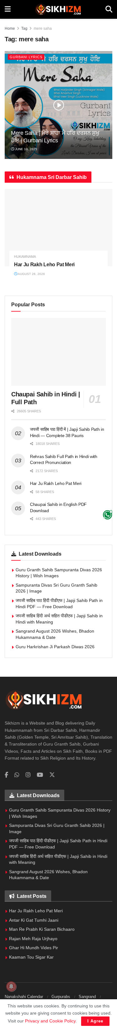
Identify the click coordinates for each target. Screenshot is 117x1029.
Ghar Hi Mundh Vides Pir (33, 947)
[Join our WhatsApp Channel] (107, 514)
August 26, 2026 (31, 274)
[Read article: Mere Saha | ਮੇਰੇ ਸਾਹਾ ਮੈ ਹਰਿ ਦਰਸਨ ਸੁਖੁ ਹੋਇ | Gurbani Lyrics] (58, 105)
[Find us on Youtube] (40, 775)
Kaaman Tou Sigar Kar (31, 957)
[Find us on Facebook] (6, 775)
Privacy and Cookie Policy (50, 1020)
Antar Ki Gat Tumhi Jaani (33, 920)
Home (10, 28)
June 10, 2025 (25, 149)
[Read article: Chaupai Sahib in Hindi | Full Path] (58, 352)
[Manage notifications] (11, 986)
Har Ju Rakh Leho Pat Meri (44, 264)
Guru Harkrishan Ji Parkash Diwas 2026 (55, 646)
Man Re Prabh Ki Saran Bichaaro (42, 929)
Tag (24, 28)
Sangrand (87, 996)
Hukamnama (25, 256)
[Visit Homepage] (58, 9)
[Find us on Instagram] (28, 775)
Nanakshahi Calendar (24, 996)
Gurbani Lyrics (26, 57)
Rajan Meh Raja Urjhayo (33, 938)
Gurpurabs (60, 996)
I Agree (95, 1021)
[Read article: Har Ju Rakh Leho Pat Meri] (58, 227)
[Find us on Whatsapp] (16, 775)
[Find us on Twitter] (52, 775)
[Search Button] (108, 9)
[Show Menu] (8, 9)
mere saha (43, 28)
